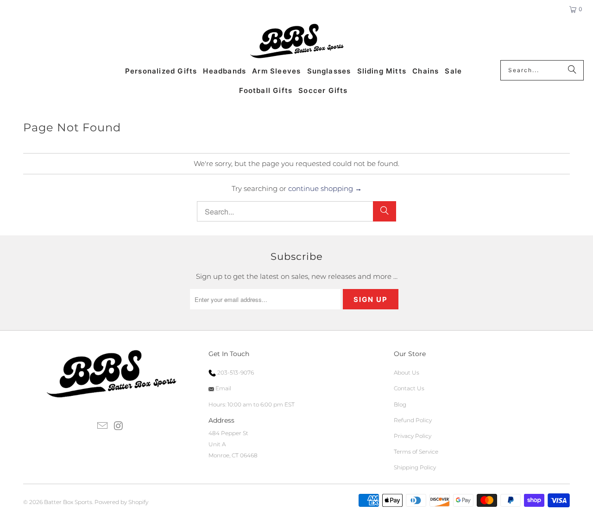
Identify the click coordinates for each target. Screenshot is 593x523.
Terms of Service (416, 451)
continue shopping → (325, 188)
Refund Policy (413, 420)
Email (222, 388)
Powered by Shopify (121, 501)
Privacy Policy (412, 435)
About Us (406, 372)
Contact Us (409, 388)
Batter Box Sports (68, 501)
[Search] (572, 70)
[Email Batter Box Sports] (103, 426)
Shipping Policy (415, 467)
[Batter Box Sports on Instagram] (119, 426)
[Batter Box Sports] (296, 41)
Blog (400, 404)
